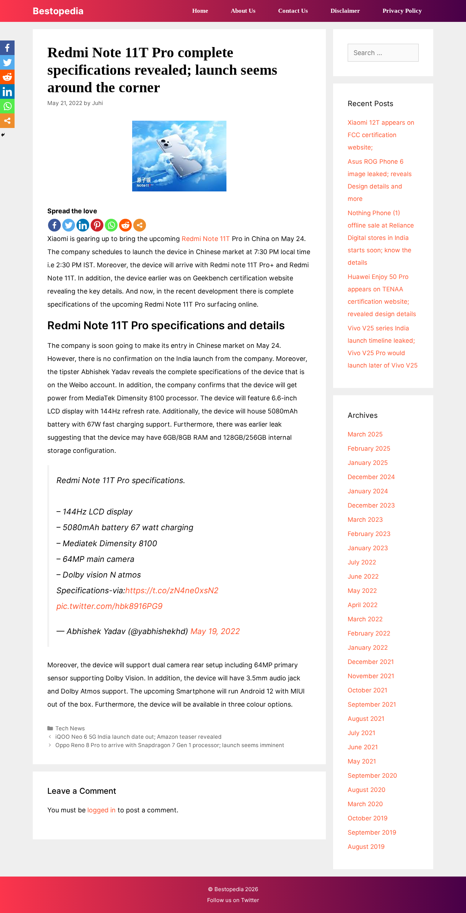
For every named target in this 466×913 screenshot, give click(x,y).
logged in (101, 810)
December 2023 (371, 505)
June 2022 (363, 576)
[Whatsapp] (111, 225)
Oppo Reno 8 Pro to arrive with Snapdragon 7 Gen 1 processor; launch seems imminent (169, 745)
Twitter (250, 900)
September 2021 (372, 704)
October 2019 (368, 818)
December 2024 (371, 477)
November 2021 (371, 676)
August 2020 (367, 789)
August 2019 (366, 846)
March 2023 (365, 519)
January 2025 (368, 462)
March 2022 (365, 619)
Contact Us (293, 10)
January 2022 (368, 647)
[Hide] (3, 135)
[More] (139, 225)
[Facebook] (54, 225)
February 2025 (369, 448)
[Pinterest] (97, 225)
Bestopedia (58, 10)
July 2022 (362, 562)
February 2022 (369, 633)
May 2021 (362, 761)
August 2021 (366, 718)
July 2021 (361, 733)
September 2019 (372, 832)
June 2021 (363, 747)
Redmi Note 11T (206, 238)
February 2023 (369, 533)
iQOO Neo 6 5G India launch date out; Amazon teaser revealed (138, 736)
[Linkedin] (82, 225)
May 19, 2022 (215, 631)
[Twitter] (68, 225)
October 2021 (367, 690)
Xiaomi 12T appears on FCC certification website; (381, 135)
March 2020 (365, 804)
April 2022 (363, 605)
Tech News (70, 728)
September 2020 (372, 775)
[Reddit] (125, 225)
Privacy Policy (402, 10)
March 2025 (365, 434)
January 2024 (368, 491)
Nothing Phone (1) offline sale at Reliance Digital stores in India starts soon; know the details (381, 237)
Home (200, 10)
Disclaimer (345, 10)
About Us (243, 10)
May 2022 (362, 590)
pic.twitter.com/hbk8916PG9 (109, 606)
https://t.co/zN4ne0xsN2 (171, 590)
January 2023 (368, 548)
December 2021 (371, 661)
